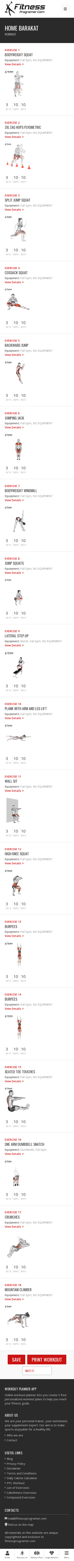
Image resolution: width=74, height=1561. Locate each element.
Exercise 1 (12, 50)
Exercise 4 (12, 268)
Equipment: (12, 60)
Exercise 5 (12, 340)
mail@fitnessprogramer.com (27, 1518)
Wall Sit (11, 781)
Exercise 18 (13, 1285)
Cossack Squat (16, 272)
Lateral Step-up (17, 635)
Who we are (15, 1435)
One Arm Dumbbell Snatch (24, 1144)
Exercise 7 (12, 486)
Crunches (12, 1217)
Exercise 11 (13, 776)
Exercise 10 (13, 704)
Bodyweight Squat (19, 54)
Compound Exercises (21, 1497)
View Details (13, 64)
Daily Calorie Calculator (22, 1478)
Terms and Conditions (22, 1473)
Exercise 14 (13, 994)
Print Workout (47, 1359)
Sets (8, 109)
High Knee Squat (17, 853)
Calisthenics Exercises (22, 1493)
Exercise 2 (12, 122)
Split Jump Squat (17, 200)
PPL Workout (16, 1483)
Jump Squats (14, 563)
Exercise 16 (13, 1139)
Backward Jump (16, 345)
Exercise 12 (13, 849)
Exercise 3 (12, 195)
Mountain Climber (18, 1289)
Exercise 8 (12, 558)
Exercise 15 (13, 1067)
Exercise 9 (12, 631)
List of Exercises (18, 1488)
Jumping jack (14, 418)
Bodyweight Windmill (21, 490)
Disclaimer (14, 1468)
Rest (23, 109)
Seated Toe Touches (20, 1071)
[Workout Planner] (25, 9)
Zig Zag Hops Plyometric (23, 127)
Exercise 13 (13, 922)
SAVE (16, 1359)
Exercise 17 (13, 1212)
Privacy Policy (16, 1464)
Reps (16, 109)
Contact (12, 1440)
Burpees (11, 926)
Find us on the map (21, 1524)
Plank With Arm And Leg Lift (26, 708)
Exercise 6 (12, 413)
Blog (10, 1459)
